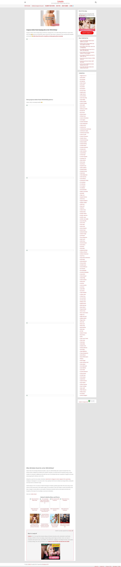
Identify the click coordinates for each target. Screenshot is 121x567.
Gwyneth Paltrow (83, 197)
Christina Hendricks (84, 147)
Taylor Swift (82, 388)
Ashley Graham (83, 101)
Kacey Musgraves (83, 237)
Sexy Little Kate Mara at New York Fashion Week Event (87, 67)
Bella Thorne (82, 107)
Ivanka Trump (83, 209)
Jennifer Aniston (83, 213)
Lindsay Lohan (83, 294)
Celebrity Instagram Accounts (38, 5)
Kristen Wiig (82, 277)
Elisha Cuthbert (83, 167)
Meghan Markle (83, 318)
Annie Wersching (83, 97)
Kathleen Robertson (84, 254)
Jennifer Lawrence (83, 215)
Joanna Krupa (82, 230)
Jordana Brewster (83, 231)
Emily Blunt (82, 173)
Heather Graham (83, 202)
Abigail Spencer (83, 75)
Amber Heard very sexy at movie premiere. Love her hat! (64, 525)
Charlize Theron (83, 138)
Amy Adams (82, 86)
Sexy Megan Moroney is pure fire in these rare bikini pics (87, 50)
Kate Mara (82, 246)
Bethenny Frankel (83, 108)
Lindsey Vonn (82, 296)
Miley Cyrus (82, 323)
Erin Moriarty (82, 184)
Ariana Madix (82, 99)
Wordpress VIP (45, 564)
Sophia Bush (82, 378)
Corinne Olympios (83, 156)
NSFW (81, 336)
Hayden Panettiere (83, 200)
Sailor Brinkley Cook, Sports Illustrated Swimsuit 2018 (55, 525)
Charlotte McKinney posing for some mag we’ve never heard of (45, 525)
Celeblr (60, 1)
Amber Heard (33, 494)
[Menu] (25, 2)
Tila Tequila (82, 393)
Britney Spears (83, 114)
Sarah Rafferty (83, 367)
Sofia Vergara (82, 377)
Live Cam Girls (83, 298)
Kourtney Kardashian (84, 272)
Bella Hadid (82, 105)
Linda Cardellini (83, 292)
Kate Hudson (82, 244)
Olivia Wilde (82, 344)
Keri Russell (82, 268)
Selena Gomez (83, 373)
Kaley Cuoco (82, 239)
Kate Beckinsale (83, 242)
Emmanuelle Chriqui (84, 180)
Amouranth (82, 84)
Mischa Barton (83, 327)
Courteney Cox (83, 158)
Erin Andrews (82, 182)
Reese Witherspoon (84, 356)
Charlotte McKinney (84, 140)
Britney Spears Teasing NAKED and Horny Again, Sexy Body (87, 44)
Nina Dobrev (82, 334)
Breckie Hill (82, 110)
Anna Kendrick (83, 95)
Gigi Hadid (82, 193)
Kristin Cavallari (83, 279)
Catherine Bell (83, 125)
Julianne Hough (83, 233)
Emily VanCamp (83, 176)
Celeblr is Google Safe (83, 401)
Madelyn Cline (83, 301)
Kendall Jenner (83, 265)
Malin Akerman (83, 305)
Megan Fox (82, 314)
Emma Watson (83, 178)
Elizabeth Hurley (83, 171)
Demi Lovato (82, 162)
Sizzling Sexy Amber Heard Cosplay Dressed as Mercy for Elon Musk (34, 525)
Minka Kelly (82, 325)
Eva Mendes (82, 187)
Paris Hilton (82, 349)
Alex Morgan (82, 79)
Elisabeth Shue (83, 165)
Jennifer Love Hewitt (84, 219)
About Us (96, 566)
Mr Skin (81, 331)
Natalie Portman (83, 333)
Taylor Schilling (83, 386)
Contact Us (102, 566)
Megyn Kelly (82, 320)
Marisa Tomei (82, 310)
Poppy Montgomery (84, 353)
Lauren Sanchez (83, 285)
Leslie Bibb (82, 288)
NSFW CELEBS (27, 5)
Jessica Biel (82, 224)
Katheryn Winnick (83, 252)
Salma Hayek (82, 364)
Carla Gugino (82, 119)
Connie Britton (83, 152)
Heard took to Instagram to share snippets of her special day (58, 479)
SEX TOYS (58, 5)
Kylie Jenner (82, 281)
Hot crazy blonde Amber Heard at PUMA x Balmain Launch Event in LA (44, 510)
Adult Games (82, 77)
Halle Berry (82, 198)
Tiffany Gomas (83, 391)
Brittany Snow (83, 116)
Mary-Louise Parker (84, 312)
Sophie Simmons (83, 380)
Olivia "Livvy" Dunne (84, 338)
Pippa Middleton (83, 351)
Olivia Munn (82, 342)
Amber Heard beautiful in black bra (54, 509)
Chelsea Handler (83, 141)
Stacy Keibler (83, 382)
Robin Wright (82, 360)
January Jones (83, 211)
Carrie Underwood (83, 123)
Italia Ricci (82, 208)
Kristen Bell (82, 274)
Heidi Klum (82, 204)
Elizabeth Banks (83, 169)
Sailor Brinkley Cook (84, 362)
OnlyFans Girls (83, 345)
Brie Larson (82, 112)
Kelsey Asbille (83, 263)
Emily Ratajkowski (83, 175)
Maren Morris (82, 307)
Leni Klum (82, 287)
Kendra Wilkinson (83, 266)
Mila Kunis (82, 321)
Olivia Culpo (82, 340)
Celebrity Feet (83, 127)
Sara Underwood (83, 366)
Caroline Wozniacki (84, 121)
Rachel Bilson (83, 355)
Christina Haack (83, 145)
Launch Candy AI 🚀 (87, 33)
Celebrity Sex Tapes (84, 130)
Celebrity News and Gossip (85, 129)
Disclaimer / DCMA (116, 566)
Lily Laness (82, 290)
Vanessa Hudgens (83, 395)
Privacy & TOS (108, 566)
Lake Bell (82, 283)
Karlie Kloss (82, 241)
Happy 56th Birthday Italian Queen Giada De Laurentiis (87, 41)
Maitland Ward (83, 303)
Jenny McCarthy (83, 220)
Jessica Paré (82, 226)
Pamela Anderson (83, 347)
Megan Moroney (83, 316)
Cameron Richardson (84, 118)
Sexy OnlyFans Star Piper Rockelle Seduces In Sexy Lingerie (87, 53)
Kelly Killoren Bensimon (85, 257)
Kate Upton (82, 248)
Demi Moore (82, 163)
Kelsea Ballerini (83, 261)
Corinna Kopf (82, 154)
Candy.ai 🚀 (70, 530)
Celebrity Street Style (84, 132)
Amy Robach (82, 88)
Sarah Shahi (82, 369)
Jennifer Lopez (83, 217)
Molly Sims (82, 329)
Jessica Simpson (83, 228)
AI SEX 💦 (72, 5)
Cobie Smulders (83, 151)
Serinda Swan (82, 375)
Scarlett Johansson (84, 371)
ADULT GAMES (65, 5)
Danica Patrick (83, 160)
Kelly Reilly (82, 259)
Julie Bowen (82, 235)
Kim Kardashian (83, 270)
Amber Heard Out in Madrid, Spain (34, 509)
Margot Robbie (83, 309)
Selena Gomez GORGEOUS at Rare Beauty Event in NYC (87, 64)
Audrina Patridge (83, 103)
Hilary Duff (82, 206)
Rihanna (81, 358)
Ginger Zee (82, 195)
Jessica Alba (82, 222)
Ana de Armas (83, 90)
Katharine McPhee (83, 250)
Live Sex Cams (83, 299)
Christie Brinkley (83, 143)
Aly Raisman (82, 81)
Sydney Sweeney (83, 384)
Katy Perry (82, 255)
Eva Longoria (82, 186)
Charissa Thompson (84, 136)
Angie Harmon (83, 94)
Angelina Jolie (83, 92)
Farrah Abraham (83, 189)
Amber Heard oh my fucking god (64, 509)
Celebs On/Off (83, 134)
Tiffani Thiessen (83, 389)
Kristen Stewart (83, 276)
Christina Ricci (83, 149)
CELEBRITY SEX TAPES (50, 5)
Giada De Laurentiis (84, 191)
